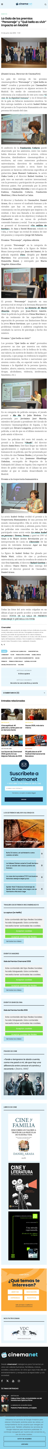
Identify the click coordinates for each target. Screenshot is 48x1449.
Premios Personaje (16, 661)
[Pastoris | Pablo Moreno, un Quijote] (5, 1408)
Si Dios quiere (24, 674)
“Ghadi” (29, 442)
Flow (22, 255)
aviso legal (31, 793)
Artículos (5, 722)
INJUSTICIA (31, 1298)
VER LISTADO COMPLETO (24, 1305)
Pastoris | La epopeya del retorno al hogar (22, 842)
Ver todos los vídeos (13, 941)
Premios (4, 661)
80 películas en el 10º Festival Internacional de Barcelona (35, 753)
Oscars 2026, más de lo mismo (34, 726)
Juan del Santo (6, 658)
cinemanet (5, 655)
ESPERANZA (15, 1298)
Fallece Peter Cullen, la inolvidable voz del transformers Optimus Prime (26, 1399)
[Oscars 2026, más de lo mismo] (36, 714)
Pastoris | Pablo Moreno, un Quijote (24, 1408)
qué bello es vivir (30, 661)
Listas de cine (6, 748)
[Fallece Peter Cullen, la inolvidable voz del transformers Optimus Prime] (5, 1398)
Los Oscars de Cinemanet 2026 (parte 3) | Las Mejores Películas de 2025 (11, 753)
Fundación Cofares (30, 148)
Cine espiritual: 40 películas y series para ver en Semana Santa (11, 727)
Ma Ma (17, 415)
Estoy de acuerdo (25, 1439)
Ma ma (37, 658)
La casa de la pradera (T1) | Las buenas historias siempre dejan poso (22, 877)
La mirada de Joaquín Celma (21, 1405)
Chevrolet (34, 542)
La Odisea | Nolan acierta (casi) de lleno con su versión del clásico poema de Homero (22, 865)
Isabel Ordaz (36, 655)
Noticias (28, 748)
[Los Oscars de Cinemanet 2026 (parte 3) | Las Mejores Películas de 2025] (12, 740)
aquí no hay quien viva (18, 651)
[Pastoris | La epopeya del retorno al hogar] (24, 833)
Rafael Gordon (37, 563)
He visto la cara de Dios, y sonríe (24, 683)
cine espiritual (33, 651)
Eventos (4, 14)
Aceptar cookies (24, 931)
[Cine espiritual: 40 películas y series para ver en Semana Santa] (12, 714)
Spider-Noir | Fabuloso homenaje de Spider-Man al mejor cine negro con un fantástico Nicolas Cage (21, 889)
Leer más (24, 1444)
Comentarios (11, 693)
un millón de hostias (8, 665)
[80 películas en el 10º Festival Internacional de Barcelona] (36, 740)
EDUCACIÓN (32, 1292)
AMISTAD (15, 1292)
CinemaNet (6, 627)
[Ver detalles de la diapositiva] (24, 1333)
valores (21, 665)
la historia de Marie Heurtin (23, 658)
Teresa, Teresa (22, 535)
